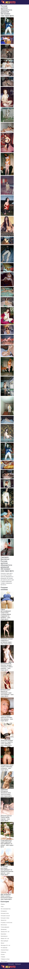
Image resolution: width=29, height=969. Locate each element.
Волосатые (4, 924)
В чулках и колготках (6, 922)
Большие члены (5, 918)
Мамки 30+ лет (5, 938)
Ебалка (3, 904)
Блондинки (4, 911)
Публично (3, 952)
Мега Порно (4, 961)
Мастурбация (4, 940)
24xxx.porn (11, 964)
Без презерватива (5, 908)
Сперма (3, 956)
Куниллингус (4, 936)
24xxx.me (25, 5)
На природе (4, 947)
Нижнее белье (4, 950)
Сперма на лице (5, 959)
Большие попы (5, 913)
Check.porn (18, 964)
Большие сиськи (5, 915)
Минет (2, 943)
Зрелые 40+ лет (5, 931)
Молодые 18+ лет (5, 945)
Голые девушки (5, 927)
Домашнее (3, 929)
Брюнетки (3, 920)
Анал (2, 906)
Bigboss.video (18, 5)
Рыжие (3, 954)
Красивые (3, 934)
